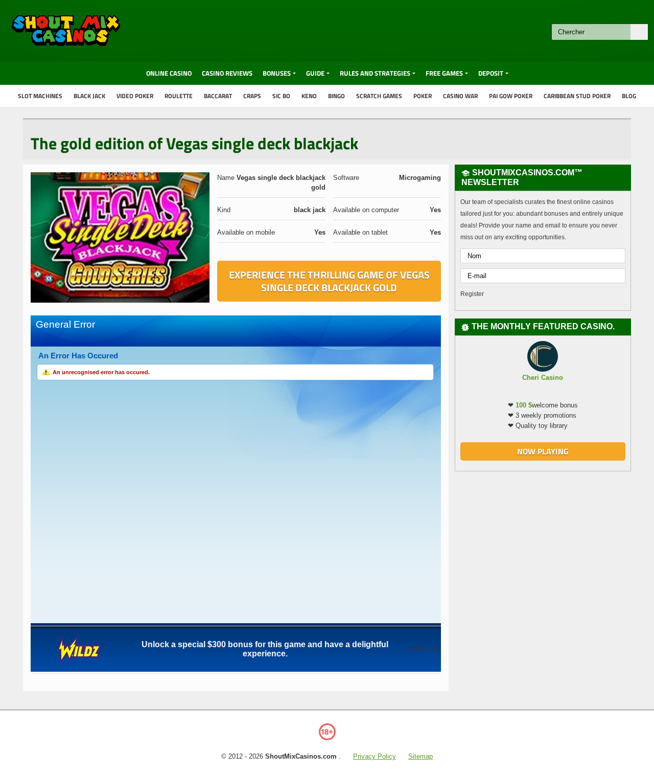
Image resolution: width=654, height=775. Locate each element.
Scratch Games (379, 96)
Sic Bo (281, 96)
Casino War (460, 96)
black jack (89, 96)
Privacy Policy (374, 756)
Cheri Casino (542, 377)
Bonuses (277, 73)
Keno (309, 96)
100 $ (524, 405)
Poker (422, 96)
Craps (252, 96)
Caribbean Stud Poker (577, 96)
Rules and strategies (375, 73)
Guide (315, 73)
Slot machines (40, 96)
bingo (336, 96)
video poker (134, 96)
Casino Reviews (227, 73)
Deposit (490, 73)
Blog (629, 96)
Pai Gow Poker (510, 96)
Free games (444, 73)
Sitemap (420, 756)
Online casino (169, 73)
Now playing (543, 451)
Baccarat (218, 96)
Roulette (179, 96)
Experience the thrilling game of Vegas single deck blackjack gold (329, 281)
